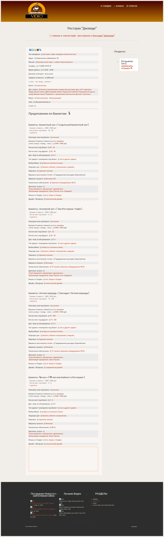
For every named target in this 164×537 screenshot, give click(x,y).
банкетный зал (70, 54)
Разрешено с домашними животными (60, 94)
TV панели (56, 267)
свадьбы (70, 167)
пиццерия (59, 54)
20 (51, 147)
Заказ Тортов (54, 191)
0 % (54, 155)
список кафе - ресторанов (76, 35)
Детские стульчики (83, 94)
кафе (53, 54)
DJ (54, 179)
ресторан (46, 54)
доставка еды (73, 89)
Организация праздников (38, 191)
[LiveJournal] (40, 49)
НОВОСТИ (96, 501)
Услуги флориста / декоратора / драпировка (46, 189)
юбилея (52, 167)
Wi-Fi (73, 183)
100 (54, 316)
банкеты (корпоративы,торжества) (53, 89)
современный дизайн (54, 367)
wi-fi (81, 89)
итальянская (41, 85)
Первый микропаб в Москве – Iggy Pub (42, 515)
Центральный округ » (45, 62)
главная (54, 35)
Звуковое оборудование (61, 183)
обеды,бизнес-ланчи (37, 92)
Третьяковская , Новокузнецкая (48, 98)
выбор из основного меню (52, 163)
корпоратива (61, 167)
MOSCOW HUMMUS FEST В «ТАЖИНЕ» (42, 509)
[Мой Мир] (38, 49)
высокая (55, 137)
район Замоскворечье (64, 62)
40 (54, 151)
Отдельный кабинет (70, 92)
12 (53, 232)
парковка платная (46, 171)
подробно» (33, 133)
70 (51, 316)
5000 (56, 143)
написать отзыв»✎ (127, 67)
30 (54, 147)
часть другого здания (68, 159)
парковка (87, 89)
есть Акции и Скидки (53, 195)
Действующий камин (54, 92)
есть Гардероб (65, 191)
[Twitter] (33, 49)
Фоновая (49, 179)
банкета (45, 167)
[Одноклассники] (35, 49)
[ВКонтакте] (30, 49)
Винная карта (39, 94)
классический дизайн (54, 199)
